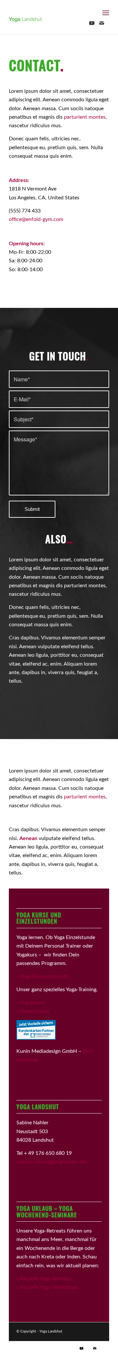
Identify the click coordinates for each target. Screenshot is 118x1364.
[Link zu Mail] (102, 23)
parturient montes (85, 117)
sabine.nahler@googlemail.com (51, 1161)
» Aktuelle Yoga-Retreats (43, 1278)
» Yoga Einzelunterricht (42, 976)
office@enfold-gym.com (36, 219)
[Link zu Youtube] (92, 23)
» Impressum (30, 1002)
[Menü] (105, 13)
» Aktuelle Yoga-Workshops (47, 1287)
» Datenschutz (32, 1011)
